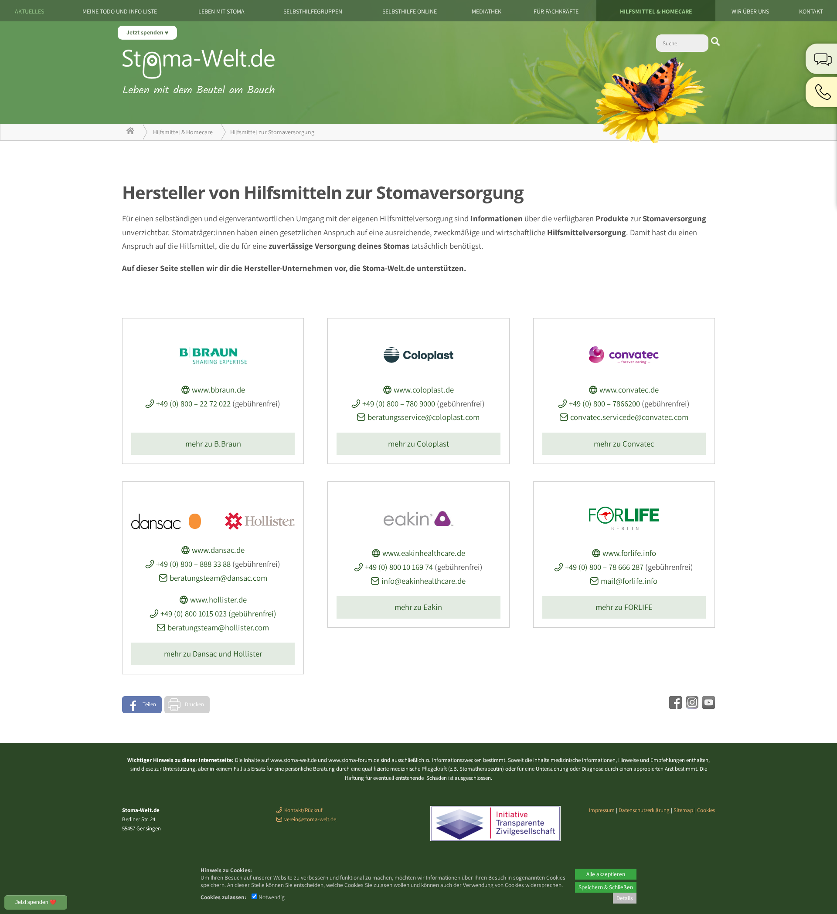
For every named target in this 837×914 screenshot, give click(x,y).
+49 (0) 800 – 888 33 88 (193, 564)
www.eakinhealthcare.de (423, 553)
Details (624, 898)
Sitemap (683, 810)
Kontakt (811, 11)
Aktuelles (29, 11)
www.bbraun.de (218, 389)
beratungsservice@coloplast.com (423, 417)
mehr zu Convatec (624, 443)
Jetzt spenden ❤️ (35, 902)
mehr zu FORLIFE (624, 607)
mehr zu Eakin (418, 607)
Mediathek (486, 11)
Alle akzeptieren (605, 874)
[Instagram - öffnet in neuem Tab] (691, 706)
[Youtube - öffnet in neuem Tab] (707, 706)
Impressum (602, 810)
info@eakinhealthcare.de (423, 580)
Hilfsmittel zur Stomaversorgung (272, 132)
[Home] (130, 132)
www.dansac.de (218, 550)
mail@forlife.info (629, 580)
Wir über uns (750, 11)
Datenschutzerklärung (644, 810)
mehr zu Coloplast (418, 443)
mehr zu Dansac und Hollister (213, 653)
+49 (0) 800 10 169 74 (399, 567)
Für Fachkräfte (556, 11)
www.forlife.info (629, 553)
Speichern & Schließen (605, 887)
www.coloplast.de (424, 389)
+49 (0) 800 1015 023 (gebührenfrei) (218, 613)
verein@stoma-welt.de (310, 819)
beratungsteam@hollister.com (218, 627)
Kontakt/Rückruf (303, 810)
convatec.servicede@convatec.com (629, 417)
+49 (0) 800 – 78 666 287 (604, 567)
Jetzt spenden (145, 32)
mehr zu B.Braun (213, 443)
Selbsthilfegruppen (312, 11)
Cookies (706, 810)
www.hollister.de (218, 599)
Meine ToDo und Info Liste (119, 11)
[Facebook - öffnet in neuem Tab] (674, 706)
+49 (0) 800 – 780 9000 (398, 403)
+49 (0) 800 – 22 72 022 (193, 403)
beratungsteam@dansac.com (218, 577)
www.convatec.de (629, 389)
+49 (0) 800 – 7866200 (604, 403)
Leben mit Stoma (221, 11)
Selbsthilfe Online (409, 11)
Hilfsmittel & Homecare (656, 11)
